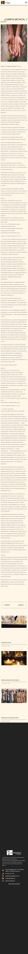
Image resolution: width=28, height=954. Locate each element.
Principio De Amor (6, 642)
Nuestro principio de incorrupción (10, 680)
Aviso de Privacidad (14, 883)
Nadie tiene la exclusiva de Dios (9, 717)
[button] (26, 2)
